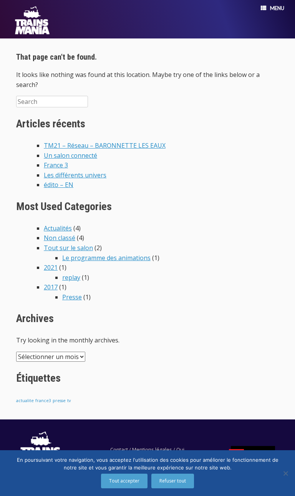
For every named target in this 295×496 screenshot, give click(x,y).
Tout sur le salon (68, 248)
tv (69, 400)
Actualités (58, 228)
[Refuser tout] (285, 473)
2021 (51, 267)
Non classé (59, 238)
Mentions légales (152, 449)
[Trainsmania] (32, 20)
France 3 (56, 165)
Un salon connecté (70, 155)
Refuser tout (172, 481)
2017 (51, 287)
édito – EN (58, 184)
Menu (277, 8)
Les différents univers (75, 175)
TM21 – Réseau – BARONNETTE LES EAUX (105, 145)
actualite (25, 400)
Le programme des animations (106, 258)
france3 (43, 400)
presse (59, 400)
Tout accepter (124, 481)
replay (71, 277)
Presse (72, 297)
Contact (119, 449)
